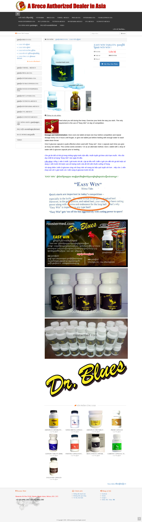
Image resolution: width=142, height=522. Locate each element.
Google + (104, 497)
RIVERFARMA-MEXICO (75, 21)
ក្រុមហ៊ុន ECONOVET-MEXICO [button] (27, 117)
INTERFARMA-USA (89, 17)
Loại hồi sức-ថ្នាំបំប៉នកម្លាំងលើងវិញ (28, 53)
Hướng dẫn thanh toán (79, 494)
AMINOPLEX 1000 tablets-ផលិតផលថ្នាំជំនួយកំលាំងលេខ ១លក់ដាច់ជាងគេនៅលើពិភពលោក (96, 430)
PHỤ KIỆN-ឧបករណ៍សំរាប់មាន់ (48, 25)
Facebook (104, 494)
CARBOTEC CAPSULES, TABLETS (117, 454)
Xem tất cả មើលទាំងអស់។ (34, 61)
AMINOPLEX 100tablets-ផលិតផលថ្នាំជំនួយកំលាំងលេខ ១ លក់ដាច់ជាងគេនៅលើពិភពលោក (54, 430)
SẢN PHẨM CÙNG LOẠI (86, 406)
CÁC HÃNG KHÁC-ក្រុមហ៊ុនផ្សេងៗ (27, 25)
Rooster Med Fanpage (23, 33)
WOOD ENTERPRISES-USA (26, 21)
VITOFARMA (40, 17)
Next (94, 65)
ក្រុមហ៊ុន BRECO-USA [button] (24, 39)
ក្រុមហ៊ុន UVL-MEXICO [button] (24, 112)
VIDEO (62, 25)
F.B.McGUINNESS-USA (105, 17)
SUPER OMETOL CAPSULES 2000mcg (75, 430)
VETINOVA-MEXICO (58, 21)
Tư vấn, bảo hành (78, 497)
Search (123, 33)
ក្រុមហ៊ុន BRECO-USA (61, 39)
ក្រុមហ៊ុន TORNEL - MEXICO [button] (26, 68)
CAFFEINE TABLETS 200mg (54, 454)
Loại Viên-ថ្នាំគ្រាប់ (24, 44)
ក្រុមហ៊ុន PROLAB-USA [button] (24, 73)
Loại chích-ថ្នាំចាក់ (24, 47)
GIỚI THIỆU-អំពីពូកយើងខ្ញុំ (25, 17)
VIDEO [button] (19, 140)
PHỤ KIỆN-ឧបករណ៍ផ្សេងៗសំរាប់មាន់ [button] (28, 129)
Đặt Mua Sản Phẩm (111, 64)
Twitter (104, 496)
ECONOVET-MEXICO (103, 21)
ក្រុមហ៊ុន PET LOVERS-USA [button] (26, 96)
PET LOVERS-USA (43, 21)
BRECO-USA (50, 17)
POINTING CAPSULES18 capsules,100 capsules (75, 454)
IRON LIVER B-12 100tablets (96, 454)
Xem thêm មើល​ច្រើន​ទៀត (116, 484)
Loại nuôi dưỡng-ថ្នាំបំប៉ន (26, 50)
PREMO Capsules (117, 430)
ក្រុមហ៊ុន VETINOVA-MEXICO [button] (27, 101)
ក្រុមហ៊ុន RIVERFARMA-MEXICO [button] (28, 106)
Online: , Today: (108, 499)
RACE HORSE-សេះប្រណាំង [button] (26, 134)
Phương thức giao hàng (79, 496)
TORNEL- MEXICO (63, 17)
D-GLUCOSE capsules (53, 477)
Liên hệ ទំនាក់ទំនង (118, 29)
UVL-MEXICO (89, 21)
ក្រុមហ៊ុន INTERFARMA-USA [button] (26, 78)
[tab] (29, 40)
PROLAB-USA (76, 17)
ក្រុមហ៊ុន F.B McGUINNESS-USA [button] (27, 83)
